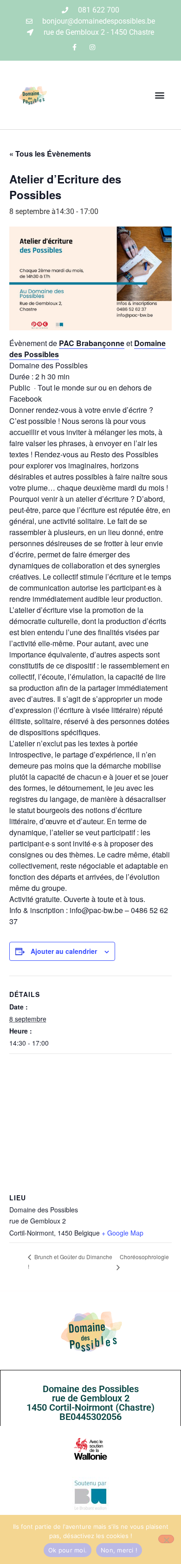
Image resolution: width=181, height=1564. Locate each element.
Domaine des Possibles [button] (48, 365)
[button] (159, 95)
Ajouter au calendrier (64, 951)
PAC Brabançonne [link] (91, 343)
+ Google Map (122, 1232)
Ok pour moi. (67, 1550)
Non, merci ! (119, 1550)
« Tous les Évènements (50, 153)
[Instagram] (93, 47)
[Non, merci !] (166, 1539)
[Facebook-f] (74, 47)
